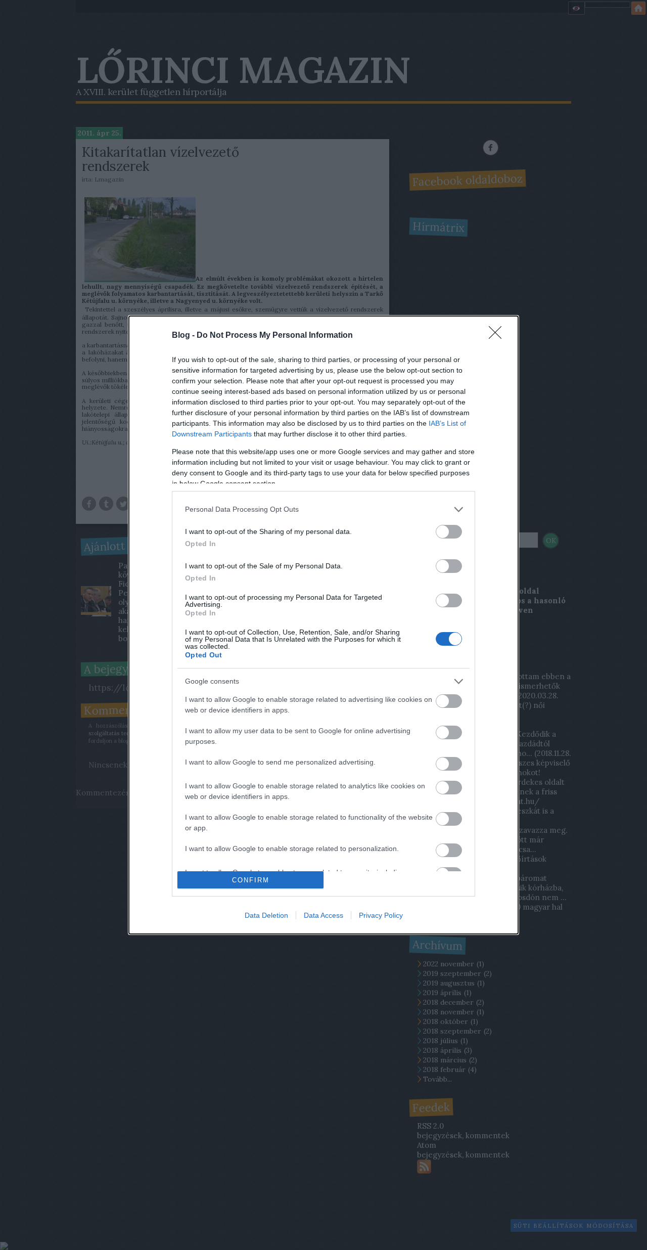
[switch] (449, 532)
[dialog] (323, 625)
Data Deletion (266, 915)
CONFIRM (250, 880)
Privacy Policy (381, 915)
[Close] (498, 335)
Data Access (323, 915)
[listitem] (323, 509)
